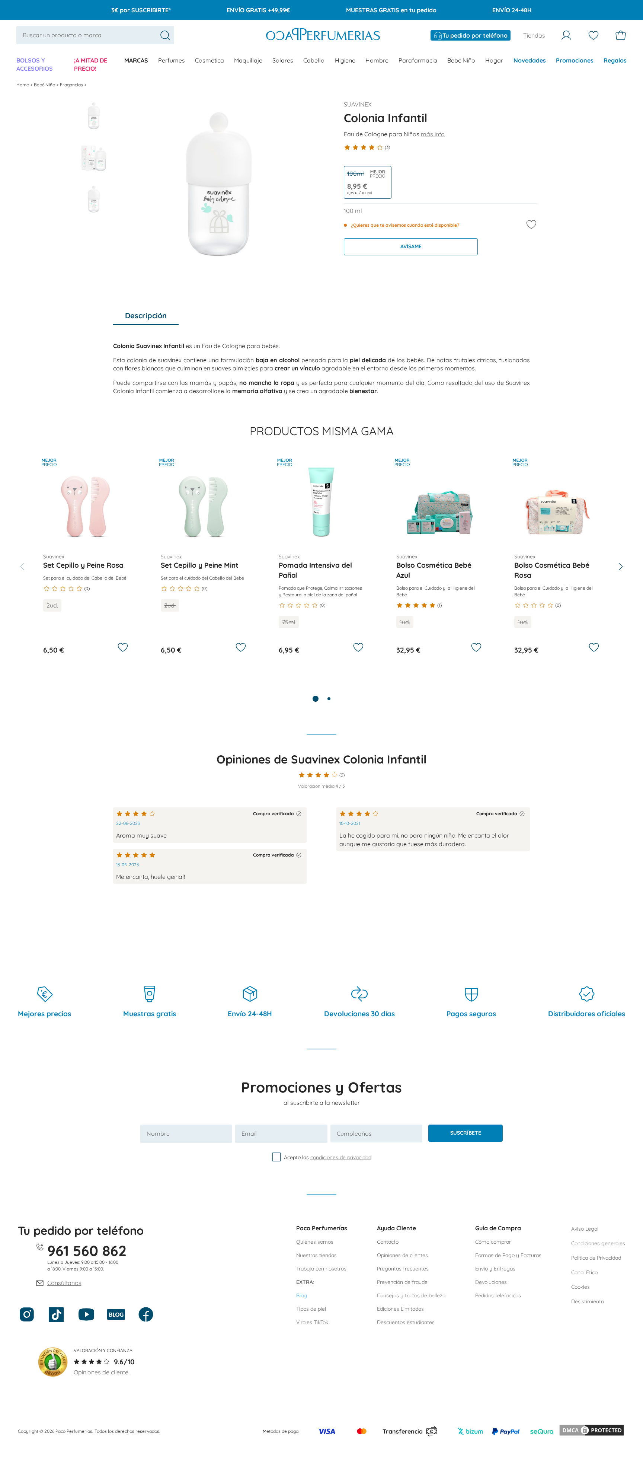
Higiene (345, 60)
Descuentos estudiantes (406, 1322)
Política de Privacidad (596, 1257)
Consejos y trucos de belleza (411, 1295)
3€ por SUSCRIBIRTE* (141, 10)
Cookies (580, 1287)
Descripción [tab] (146, 315)
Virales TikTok (312, 1322)
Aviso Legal (584, 1228)
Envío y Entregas (495, 1268)
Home (23, 84)
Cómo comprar (493, 1241)
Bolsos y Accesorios (34, 64)
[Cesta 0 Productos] (621, 35)
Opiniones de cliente (101, 1372)
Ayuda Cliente (396, 1228)
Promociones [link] (575, 60)
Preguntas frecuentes (403, 1268)
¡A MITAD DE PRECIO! (90, 64)
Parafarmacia (418, 60)
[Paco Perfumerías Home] (323, 35)
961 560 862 (87, 1250)
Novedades (530, 60)
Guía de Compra (498, 1228)
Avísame (411, 246)
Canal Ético (584, 1272)
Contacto (388, 1241)
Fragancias (72, 84)
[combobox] (95, 35)
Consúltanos (64, 1283)
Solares (282, 60)
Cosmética (209, 60)
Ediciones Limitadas (400, 1308)
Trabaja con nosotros (321, 1268)
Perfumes (171, 60)
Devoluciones (491, 1282)
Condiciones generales (598, 1243)
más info (433, 134)
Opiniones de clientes (402, 1255)
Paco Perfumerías (321, 1228)
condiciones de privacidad (340, 1157)
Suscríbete (465, 1132)
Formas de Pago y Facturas (508, 1255)
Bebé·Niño (461, 60)
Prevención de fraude (402, 1282)
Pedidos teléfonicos (498, 1295)
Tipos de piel (311, 1308)
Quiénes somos (314, 1241)
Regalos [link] (615, 60)
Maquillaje (248, 60)
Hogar (494, 60)
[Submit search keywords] (165, 35)
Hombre (376, 60)
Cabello (313, 60)
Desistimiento (587, 1301)
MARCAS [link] (136, 60)
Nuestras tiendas (316, 1255)
